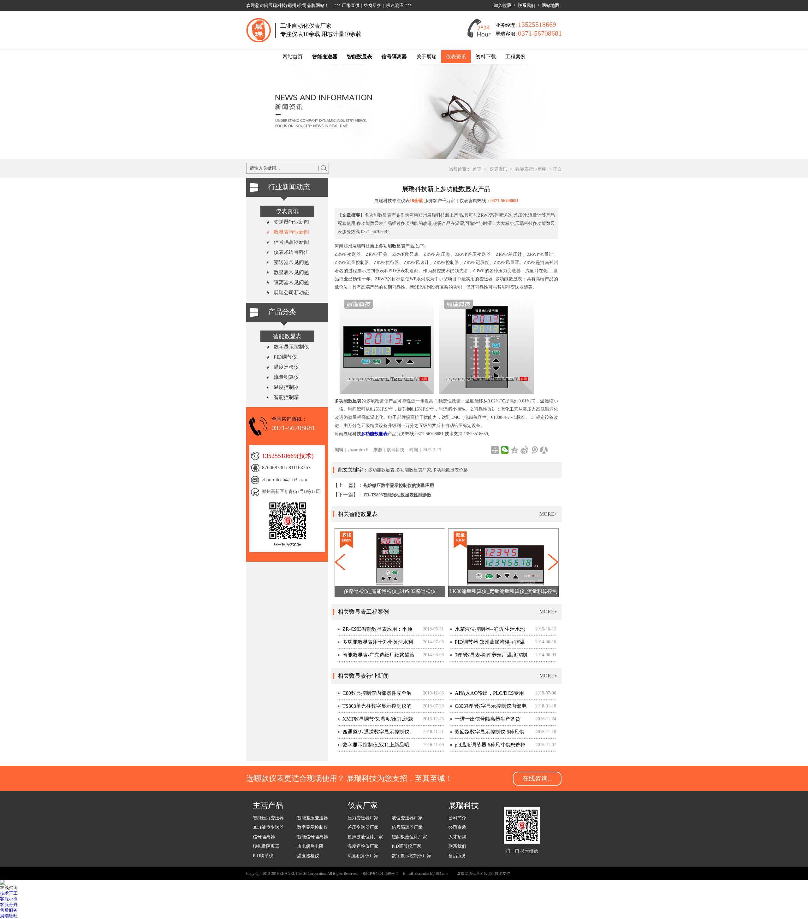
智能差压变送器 (312, 818)
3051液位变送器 (268, 827)
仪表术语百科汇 (291, 252)
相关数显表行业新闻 (363, 676)
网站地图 (550, 5)
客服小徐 (9, 899)
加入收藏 (502, 5)
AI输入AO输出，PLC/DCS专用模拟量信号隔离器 (487, 694)
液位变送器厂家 (407, 818)
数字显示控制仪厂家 (411, 855)
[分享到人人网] (544, 450)
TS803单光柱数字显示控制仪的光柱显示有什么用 (375, 707)
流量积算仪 (286, 377)
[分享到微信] (505, 450)
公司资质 (457, 827)
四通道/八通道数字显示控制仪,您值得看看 (374, 733)
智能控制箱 (286, 397)
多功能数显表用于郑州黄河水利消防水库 (375, 643)
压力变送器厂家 (363, 818)
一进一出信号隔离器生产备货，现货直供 (488, 720)
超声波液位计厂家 (365, 836)
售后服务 (457, 855)
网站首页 (292, 56)
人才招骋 (457, 836)
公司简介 (457, 818)
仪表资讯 (456, 56)
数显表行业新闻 (530, 169)
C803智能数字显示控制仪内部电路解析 (488, 707)
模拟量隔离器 (266, 846)
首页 (476, 169)
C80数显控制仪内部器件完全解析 (375, 694)
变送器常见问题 (291, 262)
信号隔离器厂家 (407, 827)
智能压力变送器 (268, 818)
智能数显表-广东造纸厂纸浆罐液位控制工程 (376, 656)
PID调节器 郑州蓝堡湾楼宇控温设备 (487, 643)
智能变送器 (324, 56)
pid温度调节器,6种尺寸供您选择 (490, 744)
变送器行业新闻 (291, 222)
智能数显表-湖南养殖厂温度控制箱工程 (488, 656)
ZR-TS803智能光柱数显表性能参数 (397, 495)
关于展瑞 (426, 56)
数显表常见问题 (291, 272)
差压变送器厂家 (363, 827)
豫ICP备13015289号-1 (380, 873)
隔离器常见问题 (291, 282)
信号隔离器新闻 (291, 242)
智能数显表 (359, 56)
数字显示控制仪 (291, 346)
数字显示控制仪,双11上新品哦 (375, 744)
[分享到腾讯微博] (534, 450)
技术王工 (9, 893)
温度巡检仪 (286, 367)
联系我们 (526, 5)
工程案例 (515, 56)
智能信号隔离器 (312, 836)
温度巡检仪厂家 (363, 846)
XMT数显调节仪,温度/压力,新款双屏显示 (375, 720)
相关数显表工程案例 (363, 612)
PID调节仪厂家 (406, 846)
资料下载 (486, 56)
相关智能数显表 (357, 514)
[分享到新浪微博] (524, 450)
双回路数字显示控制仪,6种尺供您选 (487, 733)
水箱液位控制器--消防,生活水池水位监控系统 (487, 630)
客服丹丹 (9, 904)
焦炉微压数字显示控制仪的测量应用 (398, 485)
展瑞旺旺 (9, 916)
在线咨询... (537, 778)
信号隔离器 (394, 56)
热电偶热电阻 (310, 846)
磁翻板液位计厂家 (409, 836)
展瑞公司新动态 (291, 292)
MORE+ (548, 514)
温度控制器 (286, 387)
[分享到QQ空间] (515, 450)
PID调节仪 (285, 357)
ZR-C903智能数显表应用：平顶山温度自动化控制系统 (375, 630)
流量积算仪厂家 (363, 855)
